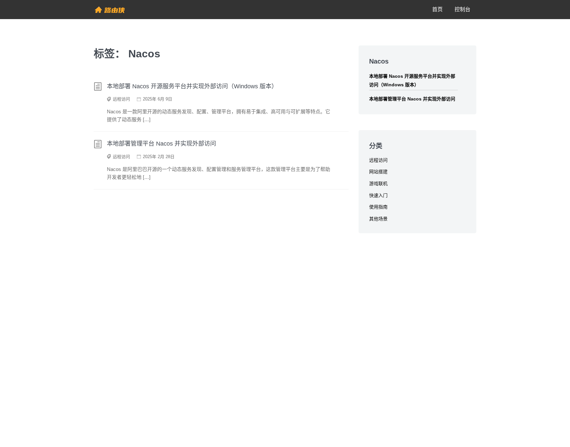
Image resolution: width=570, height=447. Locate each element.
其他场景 (378, 218)
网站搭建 (378, 171)
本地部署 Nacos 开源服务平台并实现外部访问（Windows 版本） (192, 86)
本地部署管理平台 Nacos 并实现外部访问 (161, 143)
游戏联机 (378, 183)
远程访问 (121, 99)
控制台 (462, 9)
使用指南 (378, 207)
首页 (437, 9)
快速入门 (378, 195)
